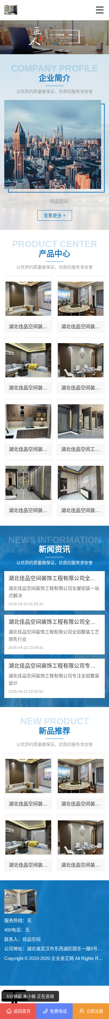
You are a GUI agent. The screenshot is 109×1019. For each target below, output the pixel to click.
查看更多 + (55, 215)
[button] (52, 43)
